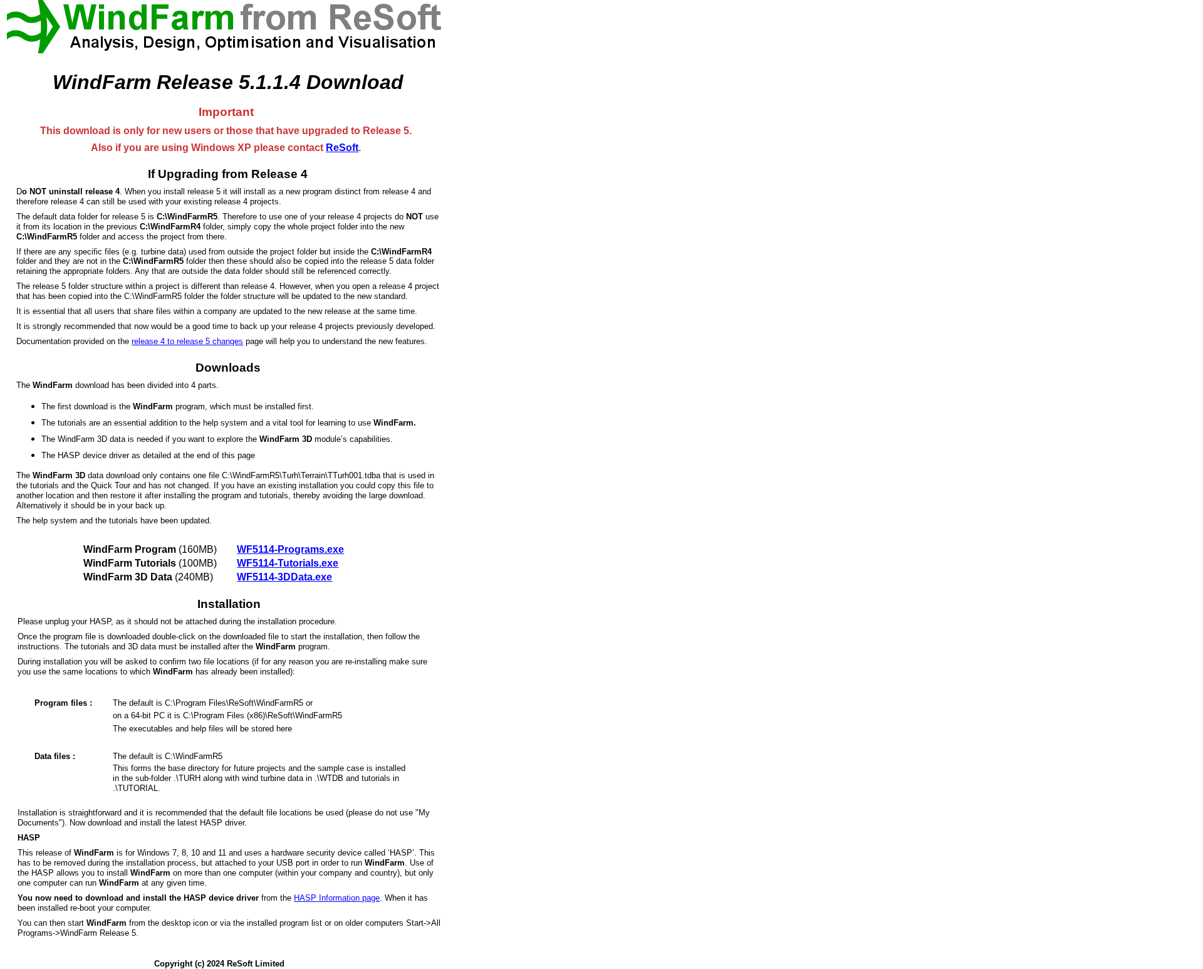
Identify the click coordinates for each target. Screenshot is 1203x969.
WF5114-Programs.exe (290, 549)
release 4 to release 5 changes (187, 341)
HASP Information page (337, 898)
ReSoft (342, 147)
